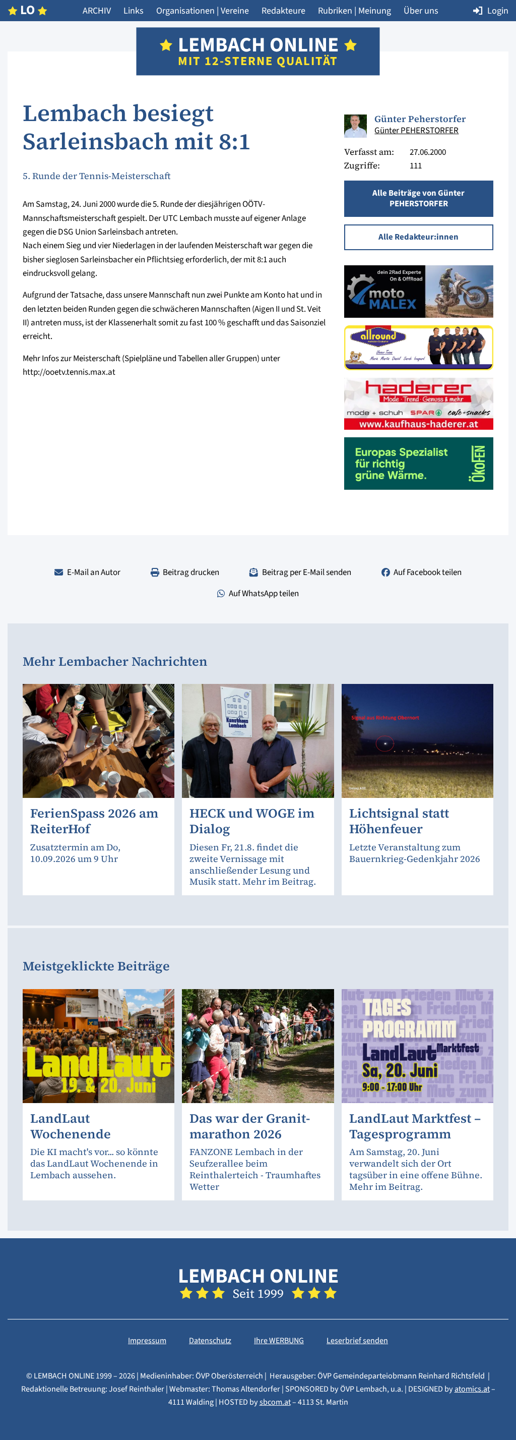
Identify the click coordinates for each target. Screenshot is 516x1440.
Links (133, 10)
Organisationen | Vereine (202, 10)
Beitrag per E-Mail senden (306, 572)
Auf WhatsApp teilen (264, 593)
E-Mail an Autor (93, 572)
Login (497, 10)
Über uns (421, 10)
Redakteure (283, 10)
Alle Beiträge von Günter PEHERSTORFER (418, 198)
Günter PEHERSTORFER (416, 130)
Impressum (147, 1340)
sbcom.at (275, 1402)
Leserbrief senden (357, 1340)
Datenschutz (210, 1340)
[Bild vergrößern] (355, 126)
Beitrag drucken (191, 572)
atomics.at (472, 1389)
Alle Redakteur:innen (418, 237)
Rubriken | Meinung (354, 10)
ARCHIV (97, 10)
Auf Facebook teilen (428, 572)
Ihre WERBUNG (279, 1340)
